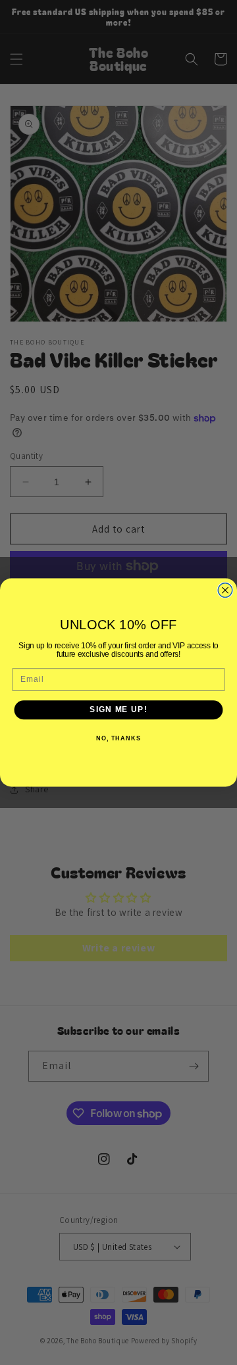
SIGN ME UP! (118, 709)
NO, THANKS (118, 738)
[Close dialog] (225, 590)
